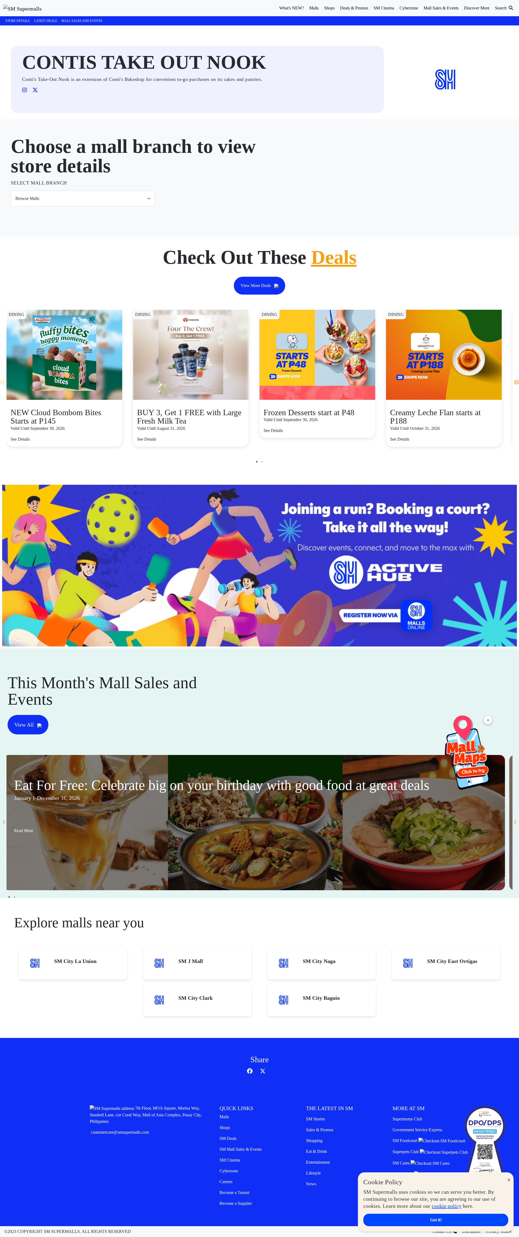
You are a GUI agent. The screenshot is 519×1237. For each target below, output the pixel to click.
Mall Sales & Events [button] (441, 8)
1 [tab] (257, 461)
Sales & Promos (319, 1129)
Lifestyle (313, 1173)
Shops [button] (329, 8)
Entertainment (318, 1162)
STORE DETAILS (17, 21)
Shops (224, 1127)
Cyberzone (228, 1171)
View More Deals (256, 285)
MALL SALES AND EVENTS (81, 21)
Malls (224, 1116)
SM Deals (228, 1138)
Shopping (314, 1140)
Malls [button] (314, 8)
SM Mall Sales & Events (240, 1149)
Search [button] (501, 8)
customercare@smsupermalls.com (120, 1132)
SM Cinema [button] (384, 8)
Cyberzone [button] (409, 8)
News (311, 1184)
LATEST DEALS (45, 21)
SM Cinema (229, 1160)
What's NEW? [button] (291, 8)
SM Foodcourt (405, 1140)
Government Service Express (417, 1129)
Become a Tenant (234, 1192)
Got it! (436, 1220)
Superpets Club (406, 1151)
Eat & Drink (316, 1151)
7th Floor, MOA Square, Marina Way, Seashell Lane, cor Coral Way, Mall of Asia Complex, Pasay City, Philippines (146, 1115)
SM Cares (401, 1163)
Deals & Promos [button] (354, 8)
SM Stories (315, 1119)
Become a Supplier (235, 1203)
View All (24, 725)
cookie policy (446, 1206)
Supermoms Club (407, 1119)
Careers (225, 1181)
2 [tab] (262, 461)
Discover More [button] (477, 8)
